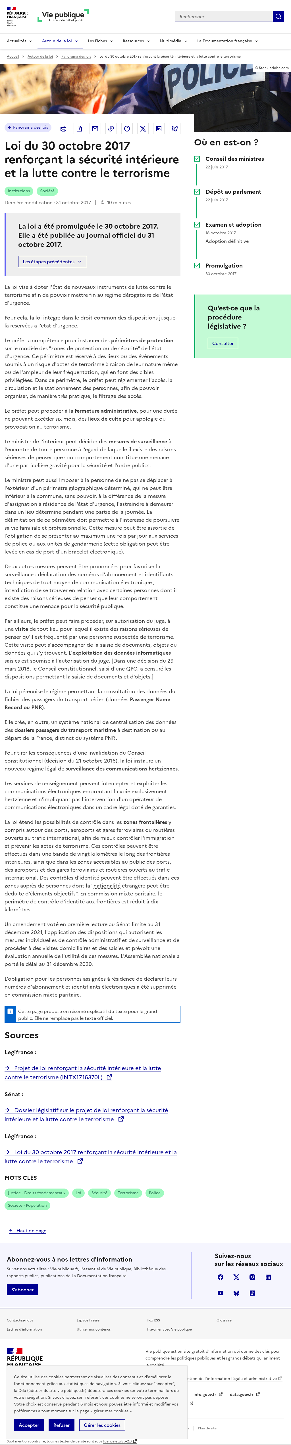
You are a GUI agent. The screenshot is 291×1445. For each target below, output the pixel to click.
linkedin (268, 1277)
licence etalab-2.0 (117, 1441)
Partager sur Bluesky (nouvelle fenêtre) (174, 128)
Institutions (19, 191)
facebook (220, 1277)
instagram (252, 1277)
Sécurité (99, 1193)
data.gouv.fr (242, 1395)
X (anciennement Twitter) (236, 1277)
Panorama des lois (76, 56)
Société (47, 191)
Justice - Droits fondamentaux (36, 1193)
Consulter (223, 343)
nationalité (106, 885)
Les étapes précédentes (48, 261)
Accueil (13, 56)
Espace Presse (88, 1320)
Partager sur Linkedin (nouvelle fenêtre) (159, 128)
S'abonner (22, 1289)
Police (155, 1193)
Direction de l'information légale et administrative (228, 1379)
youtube (220, 1293)
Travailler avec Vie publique (169, 1329)
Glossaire (224, 1320)
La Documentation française (224, 41)
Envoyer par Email (95, 128)
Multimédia (170, 41)
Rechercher (278, 16)
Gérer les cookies (102, 1425)
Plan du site (207, 1428)
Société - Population (27, 1205)
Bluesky (236, 1293)
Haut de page (30, 1230)
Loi (78, 1193)
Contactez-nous (20, 1320)
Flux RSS (153, 1320)
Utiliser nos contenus (94, 1329)
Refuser (61, 1425)
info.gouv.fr (205, 1395)
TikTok (252, 1293)
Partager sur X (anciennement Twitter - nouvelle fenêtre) (143, 128)
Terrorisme (128, 1193)
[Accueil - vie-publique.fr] (63, 17)
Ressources (133, 41)
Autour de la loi (57, 41)
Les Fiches (97, 41)
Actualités (16, 41)
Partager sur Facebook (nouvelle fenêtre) (127, 128)
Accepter (29, 1425)
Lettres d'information (24, 1329)
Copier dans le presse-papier (111, 128)
